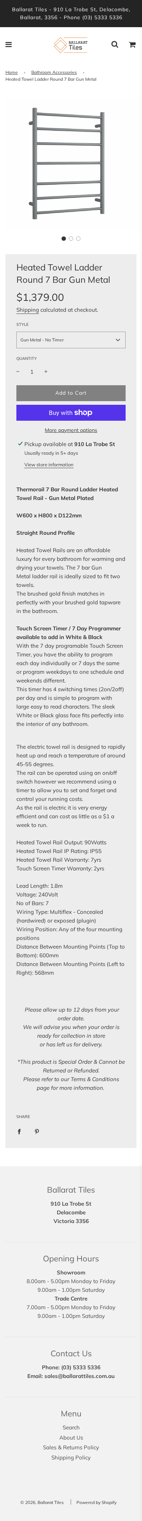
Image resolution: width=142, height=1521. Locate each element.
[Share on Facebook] (19, 1131)
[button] (64, 238)
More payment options (71, 430)
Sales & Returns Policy (71, 1447)
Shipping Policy (71, 1457)
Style (22, 324)
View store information (49, 464)
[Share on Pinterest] (37, 1131)
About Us (71, 1437)
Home (11, 72)
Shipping (27, 309)
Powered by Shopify (96, 1502)
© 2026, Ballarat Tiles (42, 1502)
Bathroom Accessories (54, 72)
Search (71, 1427)
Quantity (26, 358)
